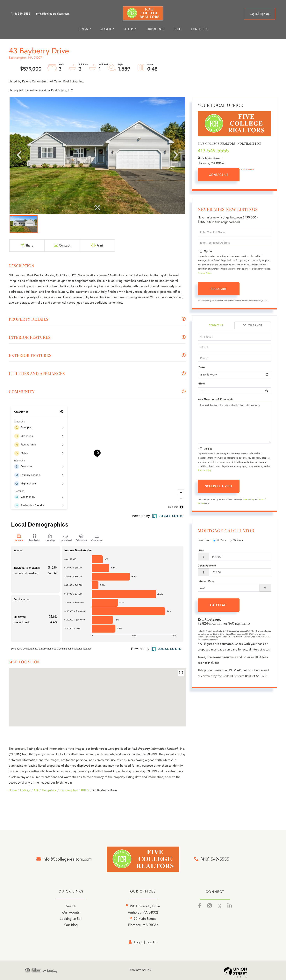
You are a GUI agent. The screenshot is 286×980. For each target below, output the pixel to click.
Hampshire (49, 790)
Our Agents (247, 169)
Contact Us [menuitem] (199, 29)
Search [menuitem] (105, 29)
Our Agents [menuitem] (155, 29)
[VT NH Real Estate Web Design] (242, 972)
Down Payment (207, 565)
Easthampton (68, 790)
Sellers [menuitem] (129, 29)
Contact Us (218, 175)
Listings (25, 790)
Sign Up (265, 14)
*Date (201, 367)
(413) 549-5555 (20, 13)
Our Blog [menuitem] (71, 925)
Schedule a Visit (252, 325)
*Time (201, 383)
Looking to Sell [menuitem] (71, 918)
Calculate (218, 605)
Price (201, 550)
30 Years (222, 540)
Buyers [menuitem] (83, 29)
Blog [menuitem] (177, 29)
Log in (254, 14)
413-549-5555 (213, 150)
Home (13, 790)
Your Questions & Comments (215, 399)
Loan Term (204, 540)
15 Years (238, 540)
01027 (85, 790)
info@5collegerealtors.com (53, 13)
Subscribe (219, 289)
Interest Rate (206, 581)
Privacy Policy (204, 273)
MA (36, 790)
